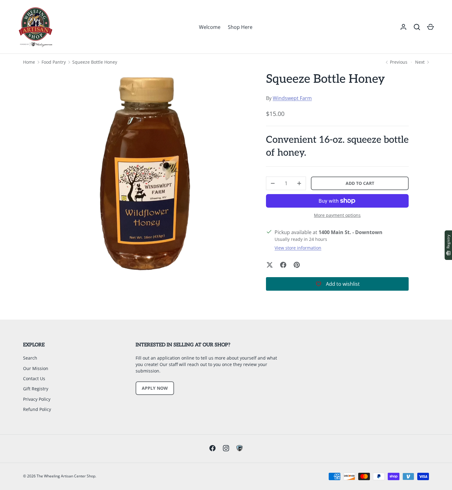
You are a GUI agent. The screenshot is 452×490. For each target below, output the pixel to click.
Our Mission (35, 368)
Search (30, 358)
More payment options (337, 215)
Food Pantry (54, 62)
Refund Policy (37, 409)
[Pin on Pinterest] (296, 265)
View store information (298, 248)
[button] (417, 27)
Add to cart (360, 183)
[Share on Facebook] (283, 265)
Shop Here (240, 27)
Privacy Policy (36, 399)
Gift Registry (35, 389)
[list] (144, 172)
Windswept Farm (292, 98)
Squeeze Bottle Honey (94, 62)
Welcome (209, 27)
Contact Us (34, 378)
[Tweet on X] (269, 265)
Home (29, 62)
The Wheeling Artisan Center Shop (66, 476)
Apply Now (155, 388)
